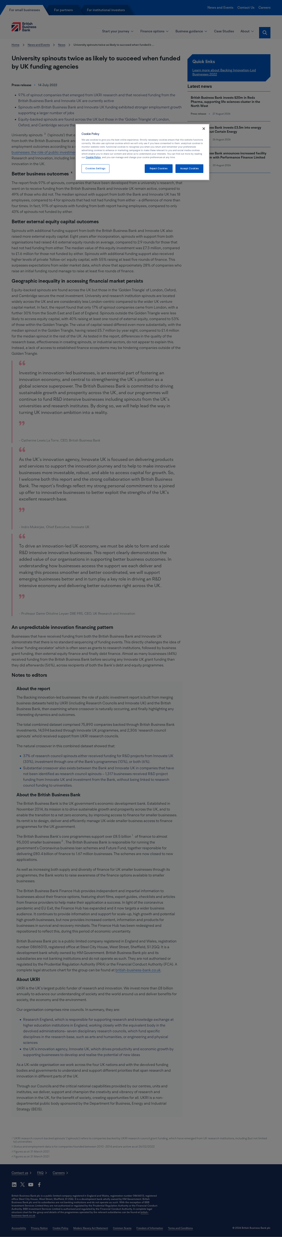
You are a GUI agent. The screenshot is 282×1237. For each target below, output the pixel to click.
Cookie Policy (93, 157)
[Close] (203, 128)
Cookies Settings (95, 168)
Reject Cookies (158, 168)
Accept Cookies (189, 168)
